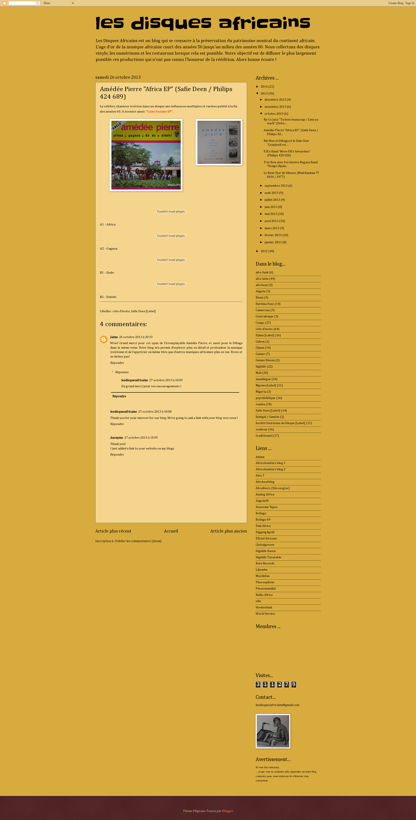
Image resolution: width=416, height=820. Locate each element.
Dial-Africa (263, 526)
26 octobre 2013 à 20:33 (136, 337)
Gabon (260, 341)
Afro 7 (260, 475)
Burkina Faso (265, 303)
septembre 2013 (276, 185)
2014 (264, 86)
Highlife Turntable (268, 557)
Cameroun (263, 310)
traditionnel (264, 435)
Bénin (259, 297)
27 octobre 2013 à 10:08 (155, 411)
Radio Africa (264, 594)
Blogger (227, 811)
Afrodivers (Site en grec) (273, 488)
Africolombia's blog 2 (270, 469)
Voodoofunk (264, 607)
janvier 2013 (273, 242)
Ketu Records (265, 563)
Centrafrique (264, 316)
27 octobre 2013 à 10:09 (166, 380)
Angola (260, 291)
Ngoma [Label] (266, 385)
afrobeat (262, 285)
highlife (261, 366)
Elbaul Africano (266, 538)
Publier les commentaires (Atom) (138, 541)
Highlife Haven (266, 551)
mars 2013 (272, 228)
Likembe (262, 569)
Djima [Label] (265, 335)
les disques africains (202, 23)
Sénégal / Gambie (267, 416)
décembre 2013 (276, 99)
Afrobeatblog (265, 482)
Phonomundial (266, 588)
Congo (260, 322)
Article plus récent (113, 531)
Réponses (122, 372)
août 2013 (272, 192)
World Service (265, 613)
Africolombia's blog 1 (270, 463)
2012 (264, 251)
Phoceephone (265, 582)
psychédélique (265, 398)
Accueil (171, 531)
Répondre (117, 362)
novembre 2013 (276, 106)
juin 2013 (271, 207)
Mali (259, 372)
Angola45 (262, 500)
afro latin (262, 278)
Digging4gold (265, 532)
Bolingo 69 (263, 519)
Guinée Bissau (265, 360)
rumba (260, 404)
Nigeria (261, 391)
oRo (258, 601)
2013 (264, 93)
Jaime (114, 337)
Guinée (260, 354)
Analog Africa (265, 494)
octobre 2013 (274, 113)
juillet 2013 (273, 199)
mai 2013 (271, 214)
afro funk (262, 272)
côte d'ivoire (121, 311)
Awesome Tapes (267, 507)
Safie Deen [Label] (143, 311)
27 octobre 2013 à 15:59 (141, 437)
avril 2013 (272, 221)
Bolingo (261, 513)
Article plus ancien (228, 531)
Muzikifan (263, 576)
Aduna (260, 457)
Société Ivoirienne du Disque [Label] (280, 423)
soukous (261, 429)
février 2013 (273, 235)
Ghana (260, 347)
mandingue (263, 379)
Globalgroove (265, 544)
